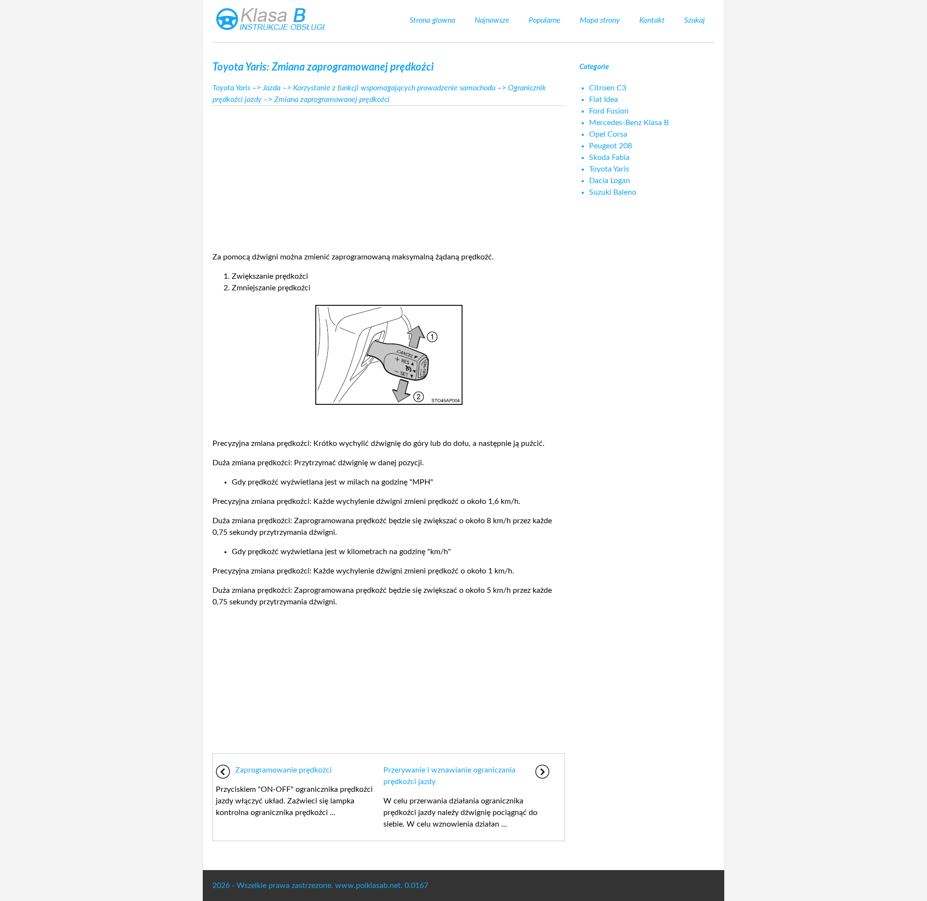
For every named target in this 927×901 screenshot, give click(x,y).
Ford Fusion (609, 111)
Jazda (272, 88)
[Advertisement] (388, 175)
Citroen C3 (607, 88)
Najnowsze (492, 20)
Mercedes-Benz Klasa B (629, 123)
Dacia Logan (609, 181)
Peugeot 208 (610, 146)
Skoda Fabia (609, 157)
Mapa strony (600, 20)
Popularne (545, 20)
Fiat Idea (603, 99)
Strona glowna (432, 20)
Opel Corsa (608, 134)
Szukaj (694, 20)
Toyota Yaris (231, 88)
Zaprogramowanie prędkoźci (283, 770)
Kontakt (652, 20)
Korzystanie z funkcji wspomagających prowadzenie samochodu (394, 88)
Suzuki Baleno (612, 192)
